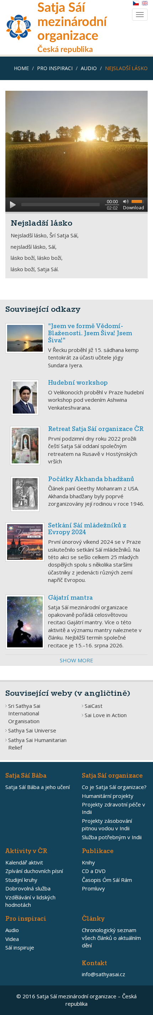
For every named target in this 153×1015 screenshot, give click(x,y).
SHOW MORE (76, 660)
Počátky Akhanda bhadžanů (91, 479)
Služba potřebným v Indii (112, 837)
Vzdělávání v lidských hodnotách (30, 901)
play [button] (12, 205)
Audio (89, 68)
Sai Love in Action (106, 715)
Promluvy (93, 888)
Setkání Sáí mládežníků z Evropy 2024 (87, 529)
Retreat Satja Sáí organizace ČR (95, 429)
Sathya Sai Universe (32, 730)
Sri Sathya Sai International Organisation (24, 713)
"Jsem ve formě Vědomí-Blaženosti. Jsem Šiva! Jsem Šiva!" (90, 333)
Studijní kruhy (21, 879)
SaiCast (93, 705)
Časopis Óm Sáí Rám (107, 879)
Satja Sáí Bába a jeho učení (37, 786)
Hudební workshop (78, 383)
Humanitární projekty (107, 795)
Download (133, 208)
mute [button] (124, 201)
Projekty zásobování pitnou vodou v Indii (107, 824)
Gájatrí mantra (70, 598)
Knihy (88, 862)
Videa (12, 938)
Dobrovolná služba (28, 888)
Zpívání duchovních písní (34, 870)
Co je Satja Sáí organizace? (114, 786)
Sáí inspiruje (19, 947)
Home (21, 68)
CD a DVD (94, 870)
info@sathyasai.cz (103, 974)
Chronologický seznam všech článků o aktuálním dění (111, 937)
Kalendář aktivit (24, 862)
